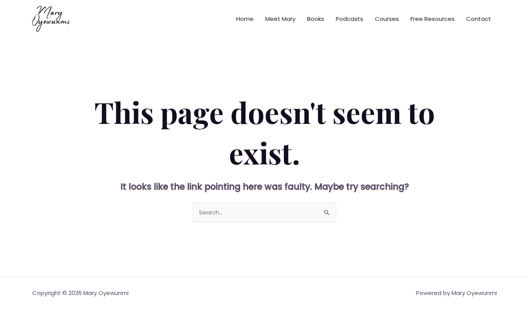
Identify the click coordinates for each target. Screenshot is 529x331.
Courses (387, 19)
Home (245, 19)
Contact (478, 19)
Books (315, 19)
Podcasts (349, 19)
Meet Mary (280, 19)
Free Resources (432, 19)
